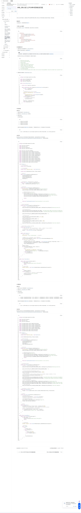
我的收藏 (62, 4)
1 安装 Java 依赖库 (72, 4)
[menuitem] (6, 17)
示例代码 (71, 10)
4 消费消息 (71, 12)
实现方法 (71, 9)
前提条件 (70, 3)
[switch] (56, 4)
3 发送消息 (71, 7)
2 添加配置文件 (71, 6)
